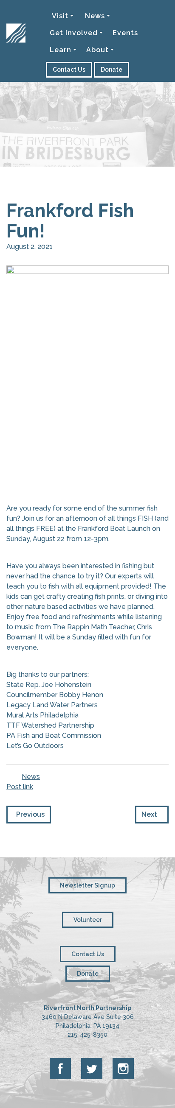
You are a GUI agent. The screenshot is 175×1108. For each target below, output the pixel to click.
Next (151, 814)
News (31, 777)
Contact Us (69, 69)
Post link (19, 787)
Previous (29, 814)
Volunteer (87, 919)
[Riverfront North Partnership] (15, 13)
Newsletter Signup (87, 885)
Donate (111, 69)
